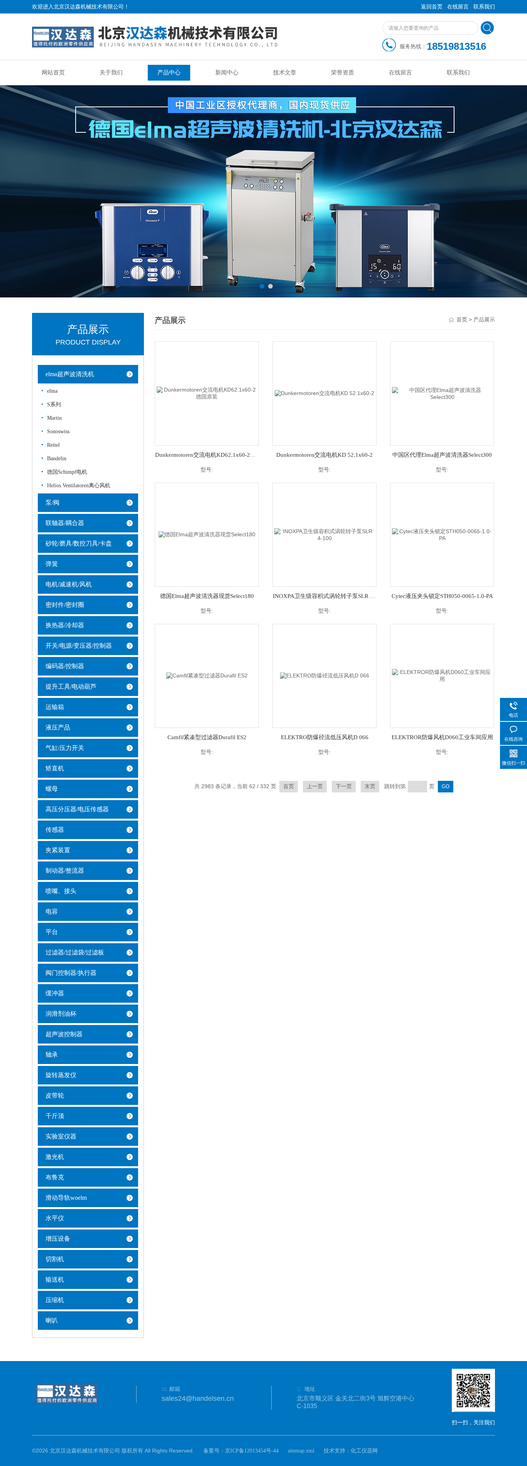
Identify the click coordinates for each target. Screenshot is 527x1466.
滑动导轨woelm (66, 1197)
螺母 (52, 788)
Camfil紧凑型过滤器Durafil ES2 (207, 737)
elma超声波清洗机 (70, 374)
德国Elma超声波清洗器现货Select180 (207, 596)
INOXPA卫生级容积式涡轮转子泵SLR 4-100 (328, 596)
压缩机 (55, 1300)
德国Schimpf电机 (67, 472)
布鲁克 (55, 1177)
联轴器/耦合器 (65, 523)
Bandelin (56, 458)
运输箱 (55, 707)
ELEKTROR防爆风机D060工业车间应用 (442, 737)
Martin (54, 418)
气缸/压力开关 (65, 748)
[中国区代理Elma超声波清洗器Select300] (442, 393)
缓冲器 (55, 993)
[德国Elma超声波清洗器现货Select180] (207, 534)
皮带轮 (55, 1095)
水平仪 (55, 1218)
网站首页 (53, 72)
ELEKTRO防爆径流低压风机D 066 (324, 737)
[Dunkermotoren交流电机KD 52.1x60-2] (324, 393)
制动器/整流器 (65, 870)
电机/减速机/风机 (69, 584)
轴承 (52, 1054)
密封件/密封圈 (65, 604)
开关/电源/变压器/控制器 (79, 645)
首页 (461, 320)
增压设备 (58, 1238)
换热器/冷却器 (65, 625)
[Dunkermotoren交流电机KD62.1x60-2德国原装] (207, 393)
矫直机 (55, 768)
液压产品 (58, 727)
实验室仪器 (61, 1136)
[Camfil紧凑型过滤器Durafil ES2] (207, 675)
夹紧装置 (58, 850)
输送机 (55, 1279)
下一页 (344, 786)
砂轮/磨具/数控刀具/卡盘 (79, 543)
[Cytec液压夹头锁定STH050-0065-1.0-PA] (442, 534)
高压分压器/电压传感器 (77, 809)
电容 (52, 911)
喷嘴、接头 (61, 891)
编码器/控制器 (65, 666)
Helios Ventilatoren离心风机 (78, 485)
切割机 (55, 1259)
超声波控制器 (64, 1034)
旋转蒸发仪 (61, 1075)
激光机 (55, 1157)
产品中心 (169, 72)
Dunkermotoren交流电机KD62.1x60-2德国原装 (214, 455)
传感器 (55, 829)
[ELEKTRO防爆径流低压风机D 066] (324, 675)
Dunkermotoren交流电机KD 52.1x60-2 (324, 455)
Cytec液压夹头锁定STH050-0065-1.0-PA (442, 596)
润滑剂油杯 (61, 1013)
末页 (370, 786)
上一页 (315, 786)
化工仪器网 (364, 1451)
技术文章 (284, 72)
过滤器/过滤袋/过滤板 (75, 952)
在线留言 (458, 7)
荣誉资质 (342, 72)
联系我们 (484, 7)
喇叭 (52, 1320)
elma (52, 391)
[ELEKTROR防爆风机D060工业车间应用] (442, 675)
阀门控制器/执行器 (71, 972)
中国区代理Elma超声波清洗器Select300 (442, 455)
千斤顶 (55, 1116)
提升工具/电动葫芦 (71, 686)
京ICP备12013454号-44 (252, 1451)
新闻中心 (226, 72)
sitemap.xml (301, 1451)
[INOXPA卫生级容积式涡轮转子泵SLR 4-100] (324, 534)
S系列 (54, 404)
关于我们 (111, 72)
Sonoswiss (58, 431)
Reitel (53, 445)
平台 (52, 932)
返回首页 (432, 7)
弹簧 (52, 564)
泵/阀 (52, 502)
